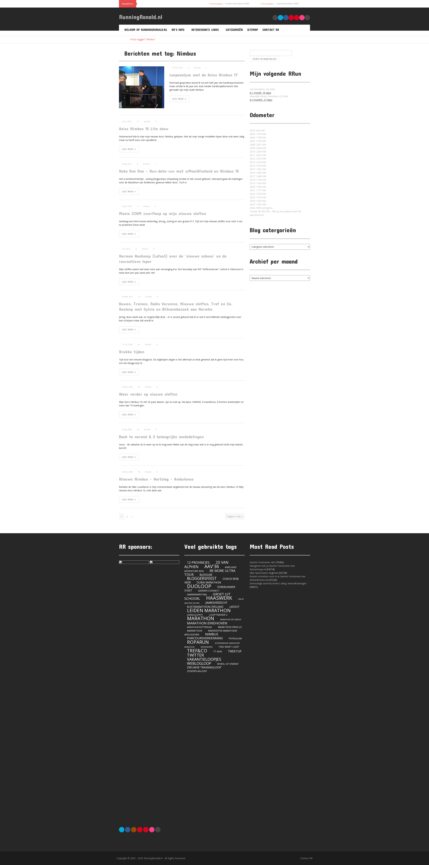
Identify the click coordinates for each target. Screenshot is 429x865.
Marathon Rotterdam (199, 627)
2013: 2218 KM (258, 162)
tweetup (234, 651)
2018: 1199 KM (258, 179)
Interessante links (205, 30)
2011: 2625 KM (258, 155)
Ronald (197, 67)
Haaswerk (219, 598)
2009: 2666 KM (258, 148)
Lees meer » (179, 98)
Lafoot (234, 607)
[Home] (122, 39)
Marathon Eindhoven (207, 623)
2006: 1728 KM (258, 137)
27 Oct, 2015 (177, 67)
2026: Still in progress (261, 207)
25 (139, 387)
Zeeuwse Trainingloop (204, 667)
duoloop (199, 586)
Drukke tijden (131, 351)
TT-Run (217, 651)
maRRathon (194, 630)
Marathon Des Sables (230, 619)
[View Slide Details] (134, 686)
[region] (149, 686)
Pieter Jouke (235, 638)
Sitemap (252, 30)
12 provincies (198, 562)
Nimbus (211, 634)
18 (139, 344)
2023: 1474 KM (258, 197)
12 (139, 296)
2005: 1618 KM (258, 134)
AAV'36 (211, 566)
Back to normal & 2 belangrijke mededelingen (161, 436)
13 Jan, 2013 (127, 206)
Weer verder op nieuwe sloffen (148, 394)
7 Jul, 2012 (126, 249)
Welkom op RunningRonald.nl (145, 30)
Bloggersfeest (202, 578)
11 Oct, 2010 (127, 344)
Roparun (198, 642)
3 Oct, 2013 (127, 121)
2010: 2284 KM (258, 151)
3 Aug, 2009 (127, 429)
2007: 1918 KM (258, 141)
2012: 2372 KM (258, 158)
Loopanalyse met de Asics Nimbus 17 (203, 74)
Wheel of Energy (227, 663)
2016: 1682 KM (258, 172)
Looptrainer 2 (218, 614)
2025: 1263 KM (258, 204)
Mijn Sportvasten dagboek (264, 572)
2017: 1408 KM (258, 176)
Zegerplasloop (197, 671)
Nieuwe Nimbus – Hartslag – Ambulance (156, 479)
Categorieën (234, 30)
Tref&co (197, 650)
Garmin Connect (209, 590)
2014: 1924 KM (258, 165)
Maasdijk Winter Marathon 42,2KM (269, 96)
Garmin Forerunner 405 (262, 562)
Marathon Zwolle (230, 627)
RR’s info (178, 30)
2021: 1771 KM (258, 190)
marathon (200, 618)
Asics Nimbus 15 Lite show (143, 128)
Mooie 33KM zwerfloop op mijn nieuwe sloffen (162, 213)
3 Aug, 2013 (127, 164)
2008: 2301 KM (258, 144)
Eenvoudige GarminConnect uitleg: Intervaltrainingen (278, 583)
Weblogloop (199, 663)
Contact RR (270, 30)
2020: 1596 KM (258, 186)
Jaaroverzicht (216, 603)
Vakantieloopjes (204, 659)
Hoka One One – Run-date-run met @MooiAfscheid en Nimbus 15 (179, 171)
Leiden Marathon (209, 610)
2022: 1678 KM (258, 193)
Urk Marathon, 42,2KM (262, 89)
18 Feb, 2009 (127, 472)
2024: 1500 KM (258, 200)
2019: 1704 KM (258, 183)
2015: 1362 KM (258, 169)
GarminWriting (197, 594)
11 (138, 121)
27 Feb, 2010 (127, 387)
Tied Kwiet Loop (229, 646)
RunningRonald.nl (140, 16)
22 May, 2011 (127, 296)
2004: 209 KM (257, 130)
